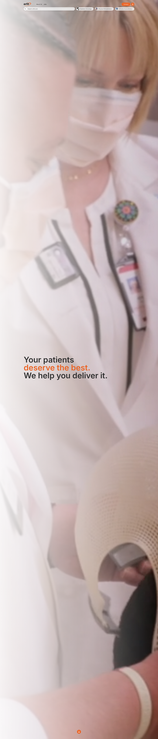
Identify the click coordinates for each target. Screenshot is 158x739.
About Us (39, 4)
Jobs (45, 4)
